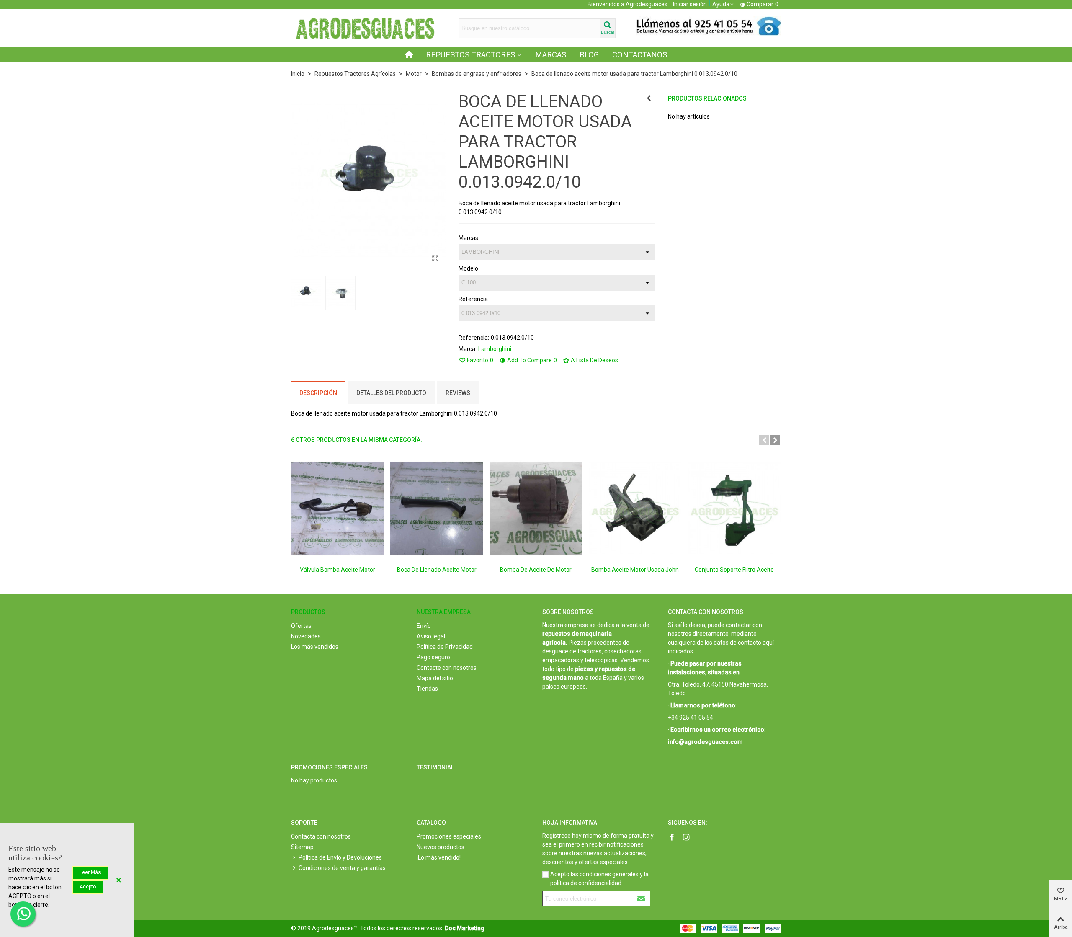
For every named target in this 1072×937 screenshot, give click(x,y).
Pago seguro (433, 657)
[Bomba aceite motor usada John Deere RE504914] (635, 508)
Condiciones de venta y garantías (342, 868)
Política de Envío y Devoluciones (340, 857)
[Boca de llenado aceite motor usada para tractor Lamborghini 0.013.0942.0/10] (435, 258)
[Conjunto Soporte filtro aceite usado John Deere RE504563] (734, 508)
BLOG (589, 54)
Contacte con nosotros (447, 667)
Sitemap (302, 847)
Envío (424, 625)
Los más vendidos (314, 646)
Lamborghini (494, 349)
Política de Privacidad (445, 646)
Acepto (88, 887)
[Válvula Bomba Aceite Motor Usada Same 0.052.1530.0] (337, 508)
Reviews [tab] (458, 393)
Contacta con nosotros (321, 836)
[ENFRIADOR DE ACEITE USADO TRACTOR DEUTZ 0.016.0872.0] (649, 98)
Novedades (306, 636)
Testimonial (435, 767)
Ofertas (301, 625)
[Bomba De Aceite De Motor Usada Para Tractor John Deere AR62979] (536, 508)
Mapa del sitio (435, 678)
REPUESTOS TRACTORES (470, 54)
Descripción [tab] (318, 393)
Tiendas (427, 688)
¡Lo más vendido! (439, 857)
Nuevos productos (440, 847)
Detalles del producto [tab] (391, 393)
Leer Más (90, 872)
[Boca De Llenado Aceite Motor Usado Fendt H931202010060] (436, 508)
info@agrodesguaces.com (705, 741)
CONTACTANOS (639, 54)
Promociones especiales (329, 767)
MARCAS (550, 54)
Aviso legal (431, 636)
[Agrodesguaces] (364, 28)
